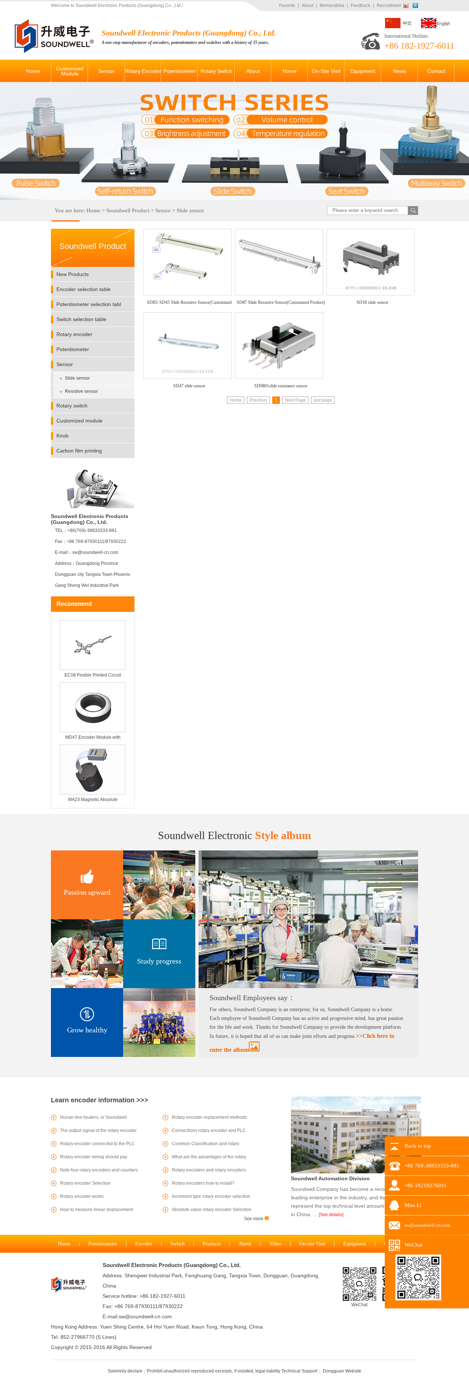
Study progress (159, 961)
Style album (234, 835)
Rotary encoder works (82, 1196)
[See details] (331, 1214)
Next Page (295, 400)
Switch (177, 1244)
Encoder (143, 1244)
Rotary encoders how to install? (203, 1183)
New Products (72, 274)
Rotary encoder (74, 334)
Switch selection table (81, 319)
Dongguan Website (342, 1371)
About (307, 5)
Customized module (79, 421)
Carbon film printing (79, 451)
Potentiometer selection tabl (88, 304)
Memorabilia (332, 5)
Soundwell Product (127, 210)
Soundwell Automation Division (330, 1178)
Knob (62, 436)
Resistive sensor (81, 391)
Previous (258, 400)
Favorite (287, 5)
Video (275, 1244)
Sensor (163, 210)
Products (212, 1244)
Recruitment (389, 5)
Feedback (360, 5)
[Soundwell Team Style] (308, 986)
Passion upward (87, 892)
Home (93, 210)
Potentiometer (72, 349)
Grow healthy (87, 1030)
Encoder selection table (83, 289)
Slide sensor (190, 210)
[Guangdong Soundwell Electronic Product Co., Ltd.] (55, 51)
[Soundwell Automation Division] (356, 1171)
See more (254, 1218)
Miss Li (413, 1205)
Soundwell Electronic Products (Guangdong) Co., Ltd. (172, 1265)
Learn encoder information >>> (99, 1100)
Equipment (354, 1244)
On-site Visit (312, 1244)
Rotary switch (72, 406)
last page (323, 400)
